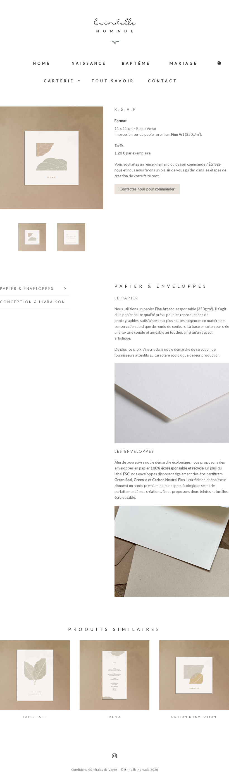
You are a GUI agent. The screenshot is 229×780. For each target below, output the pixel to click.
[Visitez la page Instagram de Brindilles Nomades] (114, 756)
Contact (163, 81)
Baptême (136, 63)
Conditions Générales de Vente (94, 769)
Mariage (184, 63)
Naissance (89, 63)
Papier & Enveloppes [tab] (27, 288)
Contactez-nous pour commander (147, 189)
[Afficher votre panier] (216, 60)
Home (42, 63)
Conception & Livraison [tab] (32, 302)
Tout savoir (113, 81)
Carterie (59, 81)
